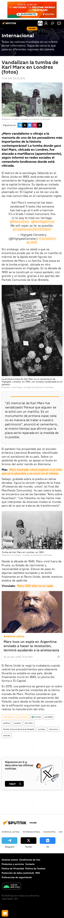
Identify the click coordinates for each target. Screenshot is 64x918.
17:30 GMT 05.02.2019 (13, 78)
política (6, 723)
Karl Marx (29, 723)
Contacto (30, 864)
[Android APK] (11, 886)
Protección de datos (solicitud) (18, 872)
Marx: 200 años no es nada (35, 586)
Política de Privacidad (13, 868)
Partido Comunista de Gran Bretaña (18, 729)
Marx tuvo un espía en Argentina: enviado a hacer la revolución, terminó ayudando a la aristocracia (31, 645)
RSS (37, 872)
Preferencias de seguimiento (17, 877)
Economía (23, 717)
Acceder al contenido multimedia (35, 119)
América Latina (14, 636)
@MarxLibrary (19, 221)
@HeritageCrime (42, 221)
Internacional (9, 717)
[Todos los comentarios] (5, 913)
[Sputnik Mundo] (10, 24)
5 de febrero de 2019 (41, 240)
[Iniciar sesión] (46, 23)
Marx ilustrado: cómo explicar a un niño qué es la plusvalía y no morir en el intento (32, 471)
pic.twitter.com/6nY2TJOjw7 (32, 229)
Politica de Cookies (35, 868)
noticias (6, 735)
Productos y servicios (13, 864)
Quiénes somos (10, 859)
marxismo (53, 729)
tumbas (41, 729)
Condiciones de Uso (29, 859)
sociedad (49, 717)
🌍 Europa (36, 717)
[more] (58, 656)
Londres (17, 723)
